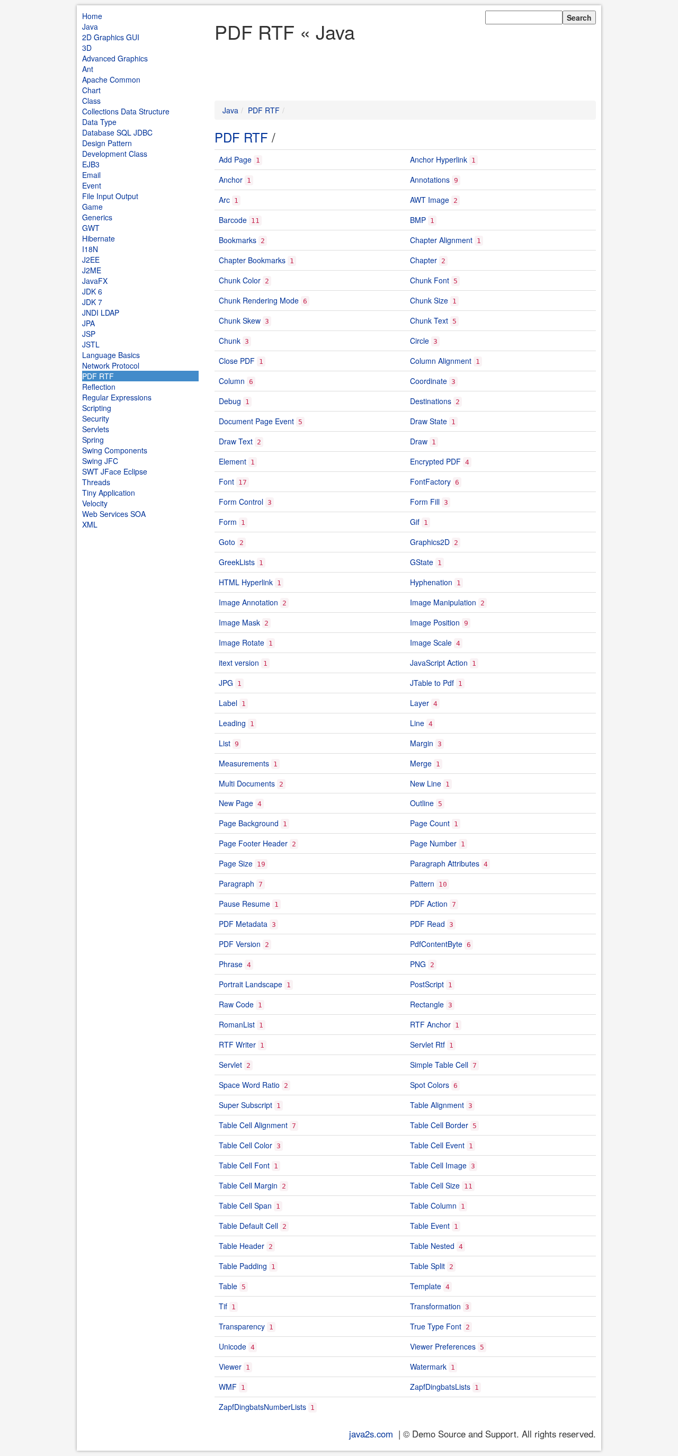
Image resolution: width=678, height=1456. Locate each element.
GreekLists (237, 562)
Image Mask (239, 622)
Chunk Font (429, 280)
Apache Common (111, 79)
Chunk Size (429, 300)
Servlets (95, 429)
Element (232, 461)
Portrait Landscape (250, 984)
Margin (421, 743)
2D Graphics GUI (110, 37)
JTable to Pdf (432, 682)
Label (228, 703)
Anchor (231, 179)
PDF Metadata (243, 923)
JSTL (91, 344)
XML (89, 524)
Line (417, 723)
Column (232, 381)
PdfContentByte (436, 944)
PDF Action (429, 903)
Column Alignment (440, 360)
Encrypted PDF (435, 461)
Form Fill (425, 501)
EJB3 (91, 164)
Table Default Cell (248, 1225)
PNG (418, 964)
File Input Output (110, 196)
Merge (421, 763)
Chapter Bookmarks (252, 260)
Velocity (95, 503)
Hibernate (98, 238)
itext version (239, 662)
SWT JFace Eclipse (114, 471)
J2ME (91, 270)
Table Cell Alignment (253, 1125)
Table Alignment (437, 1105)
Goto (227, 542)
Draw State (428, 421)
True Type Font (435, 1326)
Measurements (244, 763)
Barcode (233, 220)
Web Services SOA (114, 513)
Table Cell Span (245, 1205)
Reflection (98, 386)
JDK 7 (92, 302)
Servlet (230, 1064)
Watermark (428, 1366)
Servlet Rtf (427, 1044)
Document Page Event (256, 421)
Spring (93, 439)
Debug (230, 401)
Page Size (236, 863)
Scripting (96, 408)
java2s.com (371, 1433)
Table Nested (432, 1245)
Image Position (435, 622)
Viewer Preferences (443, 1346)
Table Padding (243, 1266)
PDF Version (240, 944)
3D (87, 47)
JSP (88, 333)
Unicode (232, 1346)
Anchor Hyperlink (438, 159)
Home (92, 16)
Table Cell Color (245, 1145)
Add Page (235, 159)
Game (92, 206)
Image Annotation (248, 602)
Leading (232, 723)
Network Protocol (110, 365)
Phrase (231, 964)
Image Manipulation (443, 602)
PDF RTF (98, 376)
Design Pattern (107, 143)
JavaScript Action (439, 662)
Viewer (230, 1366)
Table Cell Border (439, 1125)
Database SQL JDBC (117, 132)
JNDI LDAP (100, 312)
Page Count (430, 823)
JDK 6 (92, 291)
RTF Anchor (430, 1024)
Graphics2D (430, 542)
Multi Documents (247, 783)
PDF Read (427, 923)
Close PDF (237, 360)
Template (425, 1286)
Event (91, 185)
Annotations (430, 179)
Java (90, 26)
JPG (226, 682)
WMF (228, 1386)
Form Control (241, 501)
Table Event (430, 1225)
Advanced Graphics (115, 58)
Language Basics (111, 355)
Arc (224, 199)
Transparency (242, 1326)
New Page (236, 803)
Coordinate (428, 381)
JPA (88, 323)
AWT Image (429, 199)
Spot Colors (429, 1084)
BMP (418, 220)
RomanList (237, 1024)
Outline (422, 803)
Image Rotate (241, 642)
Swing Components (114, 450)
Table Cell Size (435, 1185)
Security (95, 418)
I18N (90, 249)
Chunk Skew (240, 320)
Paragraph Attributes (444, 863)
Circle (419, 340)
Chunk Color (240, 280)
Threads (96, 482)
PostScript (427, 984)
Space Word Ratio (249, 1084)
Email (91, 174)
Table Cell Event (437, 1145)
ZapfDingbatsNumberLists (262, 1406)
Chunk (229, 340)
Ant (87, 69)
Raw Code (236, 1004)
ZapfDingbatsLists (440, 1386)
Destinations (430, 401)
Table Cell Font (244, 1165)
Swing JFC (100, 460)
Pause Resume (244, 903)
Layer (419, 703)
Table (228, 1286)
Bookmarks (237, 240)
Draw (418, 441)
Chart (91, 90)
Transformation (435, 1306)
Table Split (427, 1266)
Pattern (422, 883)
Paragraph (236, 883)
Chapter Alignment (441, 240)
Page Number (433, 843)
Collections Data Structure (126, 111)
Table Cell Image (438, 1165)
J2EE (91, 259)
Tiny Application (108, 492)
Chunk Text (429, 320)
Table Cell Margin (248, 1185)
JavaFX (95, 280)
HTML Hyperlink (246, 582)
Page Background (249, 823)
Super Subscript (245, 1105)
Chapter (423, 260)
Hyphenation (431, 582)
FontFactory (430, 481)
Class (91, 100)
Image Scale (431, 642)
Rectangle (427, 1004)
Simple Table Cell (439, 1064)
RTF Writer (237, 1044)
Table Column (433, 1205)
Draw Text (236, 441)
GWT (91, 227)
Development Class (114, 153)
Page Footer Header (253, 843)
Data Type (99, 122)
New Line (425, 783)
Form (228, 521)
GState (421, 562)
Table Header (241, 1245)
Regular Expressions (116, 397)
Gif (415, 521)
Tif (223, 1306)
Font (226, 481)
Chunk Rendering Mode (259, 300)
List (224, 743)
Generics (97, 217)
